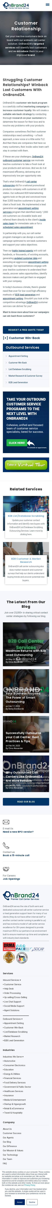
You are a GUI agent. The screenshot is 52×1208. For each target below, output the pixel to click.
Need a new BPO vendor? (18, 831)
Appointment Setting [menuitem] (18, 356)
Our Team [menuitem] (7, 1159)
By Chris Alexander (14, 662)
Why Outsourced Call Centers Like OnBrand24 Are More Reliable (24, 776)
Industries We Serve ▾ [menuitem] (13, 1056)
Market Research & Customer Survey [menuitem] (25, 376)
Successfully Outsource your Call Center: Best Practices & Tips (23, 737)
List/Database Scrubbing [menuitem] (20, 369)
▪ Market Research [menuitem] (11, 1036)
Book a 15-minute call (16, 855)
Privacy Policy (29, 1185)
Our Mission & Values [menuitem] (13, 1150)
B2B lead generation (25, 294)
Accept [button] (19, 1202)
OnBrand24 (37, 156)
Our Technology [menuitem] (10, 1155)
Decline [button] (32, 1202)
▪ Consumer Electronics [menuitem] (14, 1065)
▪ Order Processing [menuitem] (12, 993)
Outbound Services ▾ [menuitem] (13, 1019)
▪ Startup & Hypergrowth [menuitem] (14, 1104)
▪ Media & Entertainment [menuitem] (14, 1100)
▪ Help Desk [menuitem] (8, 988)
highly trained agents (22, 250)
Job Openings (11, 879)
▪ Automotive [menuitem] (9, 1061)
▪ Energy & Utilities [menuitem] (11, 1074)
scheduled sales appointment (18, 227)
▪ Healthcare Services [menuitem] (13, 1091)
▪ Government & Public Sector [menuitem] (17, 1087)
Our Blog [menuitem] (7, 1142)
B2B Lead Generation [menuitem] (18, 382)
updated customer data (25, 258)
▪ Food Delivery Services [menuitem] (14, 1082)
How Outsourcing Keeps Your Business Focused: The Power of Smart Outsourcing (24, 695)
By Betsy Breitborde (15, 709)
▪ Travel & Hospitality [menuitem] (12, 1112)
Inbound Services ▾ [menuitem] (12, 980)
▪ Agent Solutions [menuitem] (11, 1010)
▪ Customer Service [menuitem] (12, 984)
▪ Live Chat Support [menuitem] (12, 1001)
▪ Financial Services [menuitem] (12, 1078)
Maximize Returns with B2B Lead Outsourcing (26, 653)
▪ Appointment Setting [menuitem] (13, 1023)
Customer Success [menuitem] (12, 1133)
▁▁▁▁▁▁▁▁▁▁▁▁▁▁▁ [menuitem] (16, 1014)
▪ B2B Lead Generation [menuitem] (13, 1040)
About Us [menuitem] (7, 1129)
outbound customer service (16, 160)
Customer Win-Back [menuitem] (18, 363)
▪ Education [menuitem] (8, 1069)
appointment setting (38, 262)
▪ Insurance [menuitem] (8, 1095)
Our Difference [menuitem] (10, 1146)
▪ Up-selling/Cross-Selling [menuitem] (15, 997)
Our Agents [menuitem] (8, 1137)
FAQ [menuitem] (5, 1163)
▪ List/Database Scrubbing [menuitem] (15, 1032)
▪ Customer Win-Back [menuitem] (13, 1027)
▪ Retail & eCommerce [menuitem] (13, 1108)
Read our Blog (26, 802)
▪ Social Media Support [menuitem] (13, 1006)
